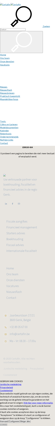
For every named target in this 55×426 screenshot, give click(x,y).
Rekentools (5, 133)
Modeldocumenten (9, 127)
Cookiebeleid (10, 375)
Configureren (14, 421)
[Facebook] (12, 203)
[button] (25, 26)
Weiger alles (25, 421)
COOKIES (3, 424)
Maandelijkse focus (9, 99)
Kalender (4, 130)
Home (3, 54)
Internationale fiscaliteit (21, 251)
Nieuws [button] (4, 87)
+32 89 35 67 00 (19, 327)
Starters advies (15, 233)
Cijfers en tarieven (8, 124)
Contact (4, 143)
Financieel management (21, 227)
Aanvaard (4, 421)
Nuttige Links (6, 139)
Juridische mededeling (15, 368)
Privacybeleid (37, 368)
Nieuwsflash (6, 90)
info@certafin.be (20, 334)
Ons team (5, 58)
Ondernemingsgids (9, 136)
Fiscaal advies (15, 245)
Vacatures (5, 64)
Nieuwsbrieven (7, 93)
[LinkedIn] (5, 203)
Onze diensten (7, 61)
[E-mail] (18, 203)
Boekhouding (14, 239)
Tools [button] (3, 121)
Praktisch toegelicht (10, 96)
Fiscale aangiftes (16, 221)
